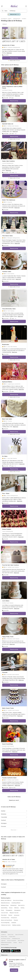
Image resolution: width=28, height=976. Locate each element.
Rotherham (3, 814)
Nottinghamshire (17, 18)
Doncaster (3, 826)
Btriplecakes (5, 344)
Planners (10, 915)
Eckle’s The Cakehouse (8, 200)
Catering (22, 907)
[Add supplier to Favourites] (25, 28)
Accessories (16, 915)
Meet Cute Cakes (7, 419)
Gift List (20, 942)
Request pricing (14, 58)
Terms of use (10, 934)
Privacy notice (4, 936)
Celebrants (13, 922)
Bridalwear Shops (5, 905)
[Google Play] (16, 952)
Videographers (17, 910)
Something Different (16, 902)
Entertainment (13, 905)
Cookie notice (12, 936)
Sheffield (3, 811)
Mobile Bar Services (5, 902)
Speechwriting (4, 907)
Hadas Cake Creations (8, 161)
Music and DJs (21, 905)
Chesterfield (4, 817)
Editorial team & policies (6, 942)
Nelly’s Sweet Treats (8, 708)
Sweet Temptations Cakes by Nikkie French (12, 87)
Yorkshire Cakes (6, 271)
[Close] (25, 958)
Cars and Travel (4, 912)
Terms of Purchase (19, 934)
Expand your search (14, 800)
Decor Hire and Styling (18, 900)
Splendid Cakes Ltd (7, 124)
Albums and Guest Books (6, 920)
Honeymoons (14, 917)
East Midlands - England (6, 18)
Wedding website (4, 944)
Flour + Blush (5, 493)
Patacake (4, 672)
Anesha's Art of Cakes (8, 45)
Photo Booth (4, 915)
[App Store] (6, 952)
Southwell (3, 820)
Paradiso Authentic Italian (9, 778)
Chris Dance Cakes (7, 235)
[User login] (26, 6)
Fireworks (16, 920)
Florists (2, 910)
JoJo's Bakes (5, 601)
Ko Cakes (4, 456)
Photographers (9, 910)
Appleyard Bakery (7, 382)
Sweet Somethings (7, 744)
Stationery (16, 907)
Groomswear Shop (5, 917)
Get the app (14, 970)
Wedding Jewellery (16, 925)
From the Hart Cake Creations (10, 565)
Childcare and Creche (6, 925)
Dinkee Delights (6, 529)
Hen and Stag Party (5, 922)
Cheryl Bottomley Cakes (9, 309)
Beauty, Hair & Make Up (6, 900)
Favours (10, 907)
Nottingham (4, 823)
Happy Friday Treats (7, 636)
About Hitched (21, 940)
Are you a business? (11, 940)
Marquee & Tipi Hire (14, 912)
